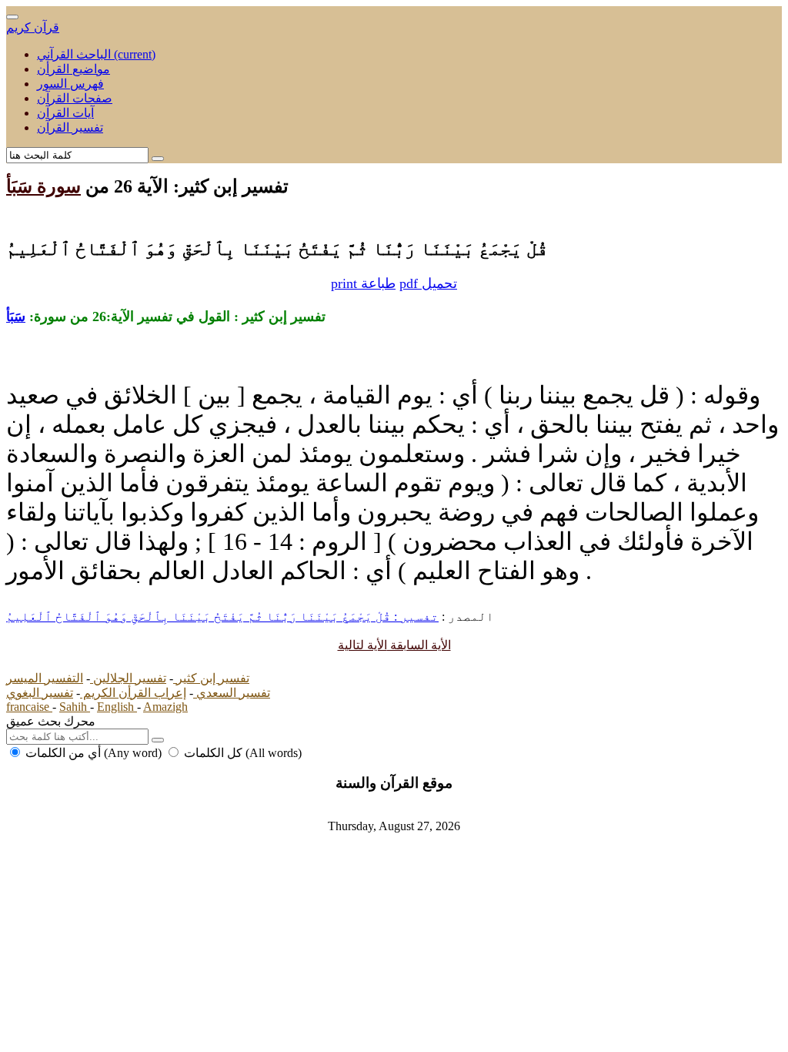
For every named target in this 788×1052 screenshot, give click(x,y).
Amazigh (165, 706)
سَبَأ (15, 316)
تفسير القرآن (70, 127)
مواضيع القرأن (73, 68)
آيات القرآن (65, 112)
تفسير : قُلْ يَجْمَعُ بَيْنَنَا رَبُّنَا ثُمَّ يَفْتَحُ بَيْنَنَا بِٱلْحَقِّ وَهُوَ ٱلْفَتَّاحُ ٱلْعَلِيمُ (222, 616)
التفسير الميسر (44, 678)
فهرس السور (70, 83)
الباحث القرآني (96, 54)
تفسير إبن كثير (211, 678)
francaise (29, 706)
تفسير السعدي (231, 692)
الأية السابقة (419, 645)
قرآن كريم (32, 27)
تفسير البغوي (39, 692)
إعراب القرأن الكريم (133, 692)
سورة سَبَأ (43, 186)
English (117, 706)
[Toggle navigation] (12, 17)
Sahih (74, 706)
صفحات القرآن (74, 98)
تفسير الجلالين (128, 678)
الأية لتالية (362, 645)
